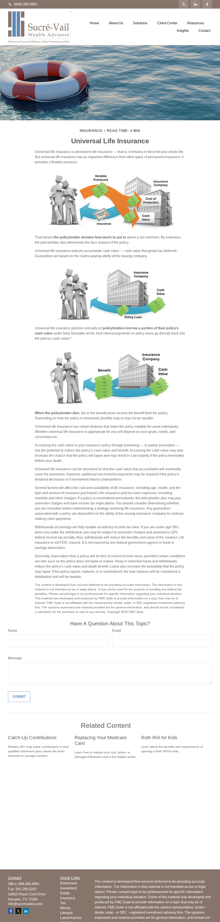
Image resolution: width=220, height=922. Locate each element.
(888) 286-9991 (25, 4)
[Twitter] (183, 4)
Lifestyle (66, 913)
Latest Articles (70, 918)
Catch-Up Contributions (32, 737)
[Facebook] (207, 4)
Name (12, 630)
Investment (68, 888)
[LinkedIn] (195, 4)
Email (116, 630)
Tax (63, 903)
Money (65, 908)
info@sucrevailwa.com (25, 904)
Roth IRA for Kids (159, 737)
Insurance (67, 898)
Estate (65, 893)
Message (15, 658)
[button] (94, 23)
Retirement (68, 883)
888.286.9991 (29, 884)
